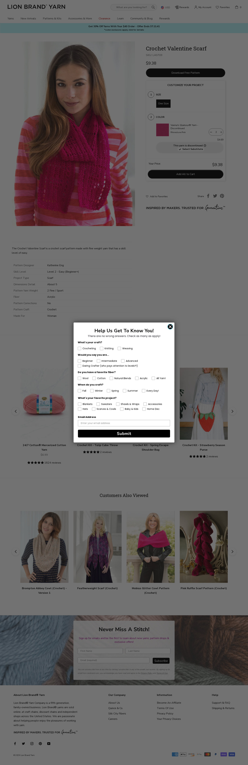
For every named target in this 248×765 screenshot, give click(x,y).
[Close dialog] (170, 326)
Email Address (87, 417)
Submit (124, 433)
